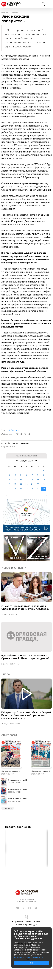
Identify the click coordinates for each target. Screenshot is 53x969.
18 (15, 484)
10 (9, 479)
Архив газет (9, 735)
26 (21, 488)
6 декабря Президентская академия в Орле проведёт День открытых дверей (25, 657)
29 (38, 488)
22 (38, 484)
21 (32, 484)
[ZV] (26, 560)
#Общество (14, 430)
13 (26, 479)
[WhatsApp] (25, 434)
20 (26, 484)
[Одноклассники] (21, 434)
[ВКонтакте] (17, 434)
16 (44, 479)
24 (9, 488)
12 (21, 479)
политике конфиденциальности (28, 957)
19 (21, 484)
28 (32, 488)
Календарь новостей (27, 456)
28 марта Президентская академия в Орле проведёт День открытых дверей (25, 607)
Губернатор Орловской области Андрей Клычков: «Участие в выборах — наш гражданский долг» (26, 715)
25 (15, 488)
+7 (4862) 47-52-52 (21, 921)
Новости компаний (13, 567)
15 (38, 479)
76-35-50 (36, 921)
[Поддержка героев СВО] (26, 531)
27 (26, 488)
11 (15, 479)
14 (32, 479)
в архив (6, 808)
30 (44, 488)
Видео (5, 674)
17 (9, 484)
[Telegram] (28, 434)
